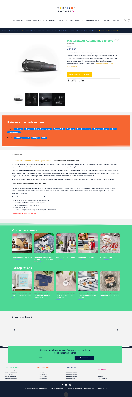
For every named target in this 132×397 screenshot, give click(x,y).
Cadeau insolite (52, 255)
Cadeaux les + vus (72, 378)
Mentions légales (75, 388)
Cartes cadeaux (10, 376)
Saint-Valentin (14, 132)
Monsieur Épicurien (105, 255)
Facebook (68, 80)
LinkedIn (75, 80)
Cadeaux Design (41, 374)
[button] (125, 20)
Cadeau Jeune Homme (42, 129)
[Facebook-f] (62, 385)
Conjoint (70, 129)
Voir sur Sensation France (80, 74)
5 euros (62, 293)
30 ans (18, 255)
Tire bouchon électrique (65, 258)
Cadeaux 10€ (70, 370)
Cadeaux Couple (41, 376)
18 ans (79, 255)
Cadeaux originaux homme (14, 370)
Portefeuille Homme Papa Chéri (42, 296)
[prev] (116, 40)
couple (26, 138)
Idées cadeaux (32, 20)
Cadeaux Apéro (41, 378)
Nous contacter (102, 378)
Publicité (100, 376)
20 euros (113, 255)
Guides (116, 20)
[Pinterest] (70, 385)
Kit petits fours (106, 258)
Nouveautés (18, 20)
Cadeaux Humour (41, 370)
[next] (118, 40)
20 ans (83, 255)
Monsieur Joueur (38, 255)
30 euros (97, 293)
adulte (17, 138)
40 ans (27, 129)
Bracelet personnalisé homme (87, 296)
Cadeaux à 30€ (71, 374)
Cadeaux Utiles (40, 372)
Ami (25, 255)
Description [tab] (17, 155)
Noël (113, 129)
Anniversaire (29, 293)
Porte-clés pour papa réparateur (64, 296)
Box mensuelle (10, 374)
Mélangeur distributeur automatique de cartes (43, 258)
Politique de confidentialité (95, 388)
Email (82, 80)
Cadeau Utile (59, 129)
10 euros (102, 293)
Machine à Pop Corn (86, 258)
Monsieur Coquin (83, 129)
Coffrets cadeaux (11, 372)
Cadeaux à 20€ (71, 372)
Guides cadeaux (11, 378)
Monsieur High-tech (101, 129)
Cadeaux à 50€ (71, 376)
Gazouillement (72, 80)
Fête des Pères (31, 255)
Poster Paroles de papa (21, 295)
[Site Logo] (66, 8)
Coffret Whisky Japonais (22, 258)
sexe (44, 138)
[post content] (22, 243)
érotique (35, 138)
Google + (79, 80)
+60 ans (19, 129)
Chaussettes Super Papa (110, 295)
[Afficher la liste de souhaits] (129, 20)
